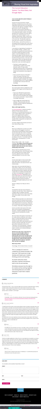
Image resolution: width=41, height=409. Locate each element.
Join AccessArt (15, 396)
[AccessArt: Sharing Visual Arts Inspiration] (20, 6)
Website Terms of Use (24, 396)
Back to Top (20, 390)
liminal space (19, 174)
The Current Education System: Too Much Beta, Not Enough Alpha (22, 10)
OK (9, 408)
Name (3, 375)
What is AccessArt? (9, 395)
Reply (38, 282)
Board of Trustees (24, 395)
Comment (3, 366)
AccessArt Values (32, 395)
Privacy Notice (15, 408)
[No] (21, 408)
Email (22, 375)
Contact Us (16, 395)
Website (3, 379)
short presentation (18, 109)
